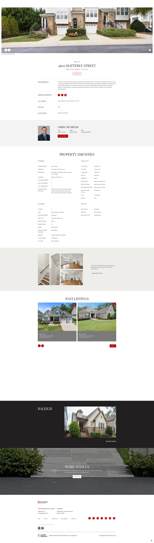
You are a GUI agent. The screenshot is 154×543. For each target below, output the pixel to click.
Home (39, 518)
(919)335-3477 (41, 511)
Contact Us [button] (77, 476)
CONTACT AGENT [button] (63, 136)
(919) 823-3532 (73, 132)
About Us (46, 518)
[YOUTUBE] (106, 518)
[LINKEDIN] (97, 518)
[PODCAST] (114, 518)
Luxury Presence (72, 535)
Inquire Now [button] (77, 73)
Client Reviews (64, 518)
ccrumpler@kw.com (43, 513)
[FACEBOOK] (93, 518)
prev (5, 50)
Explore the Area (111, 441)
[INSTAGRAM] (89, 518)
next (9, 50)
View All (113, 345)
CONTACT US (74, 518)
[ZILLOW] (110, 518)
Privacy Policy (112, 535)
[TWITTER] (102, 518)
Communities (54, 518)
